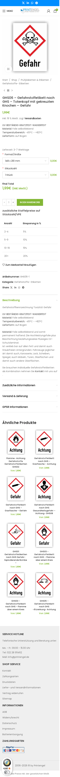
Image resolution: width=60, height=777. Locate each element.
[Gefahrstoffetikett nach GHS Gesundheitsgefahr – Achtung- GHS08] (44, 488)
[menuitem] (30, 671)
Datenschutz (9, 723)
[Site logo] (30, 10)
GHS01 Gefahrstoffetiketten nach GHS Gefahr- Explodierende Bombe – (15, 557)
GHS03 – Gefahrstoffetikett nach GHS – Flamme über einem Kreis (44, 555)
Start (5, 80)
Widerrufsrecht (10, 717)
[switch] (7, 772)
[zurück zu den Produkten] (8, 91)
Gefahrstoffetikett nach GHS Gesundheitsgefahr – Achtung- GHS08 (44, 509)
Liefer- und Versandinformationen (21, 687)
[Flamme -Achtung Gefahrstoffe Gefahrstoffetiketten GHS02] (15, 442)
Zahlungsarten (10, 676)
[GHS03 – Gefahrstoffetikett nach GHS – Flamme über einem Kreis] (44, 535)
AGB (4, 712)
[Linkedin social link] (28, 2)
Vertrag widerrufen (12, 693)
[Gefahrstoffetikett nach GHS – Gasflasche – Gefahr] (15, 488)
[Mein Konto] (48, 11)
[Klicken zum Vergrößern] (8, 69)
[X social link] (23, 2)
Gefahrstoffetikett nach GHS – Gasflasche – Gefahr (16, 507)
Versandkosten (32, 118)
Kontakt (39, 371)
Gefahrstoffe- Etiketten (15, 83)
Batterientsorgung (12, 734)
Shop (14, 80)
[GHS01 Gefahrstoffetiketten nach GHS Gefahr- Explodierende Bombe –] (15, 535)
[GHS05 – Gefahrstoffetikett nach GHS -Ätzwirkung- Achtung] (44, 584)
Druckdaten (9, 681)
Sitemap (7, 698)
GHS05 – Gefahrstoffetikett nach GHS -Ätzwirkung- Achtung (44, 605)
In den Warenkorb (30, 202)
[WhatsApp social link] (32, 2)
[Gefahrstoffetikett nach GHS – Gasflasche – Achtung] (44, 442)
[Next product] (12, 91)
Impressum (8, 728)
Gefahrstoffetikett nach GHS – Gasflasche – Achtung (44, 461)
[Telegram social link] (36, 2)
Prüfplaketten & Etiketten (35, 80)
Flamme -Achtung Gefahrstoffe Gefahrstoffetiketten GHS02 (15, 462)
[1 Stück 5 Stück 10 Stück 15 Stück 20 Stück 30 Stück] (25, 175)
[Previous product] (4, 91)
